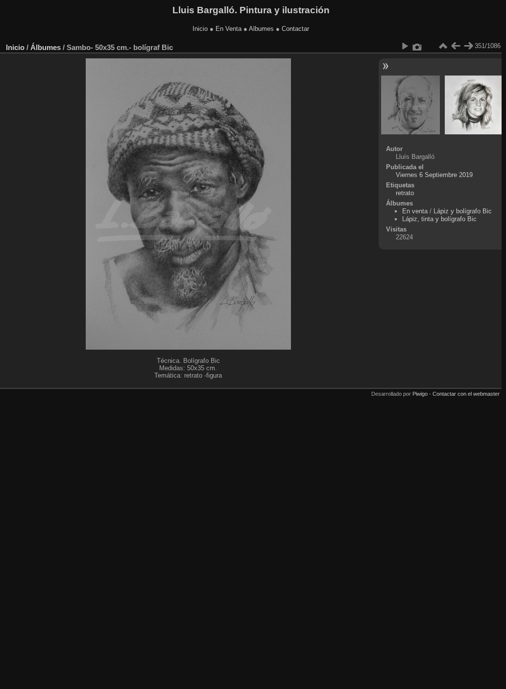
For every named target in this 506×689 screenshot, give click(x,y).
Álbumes (45, 47)
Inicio (200, 28)
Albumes (261, 28)
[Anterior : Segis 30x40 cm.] (455, 46)
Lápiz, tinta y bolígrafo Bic (439, 219)
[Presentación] (404, 46)
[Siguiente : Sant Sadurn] (468, 46)
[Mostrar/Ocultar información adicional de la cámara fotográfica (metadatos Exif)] (417, 46)
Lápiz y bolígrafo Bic (463, 211)
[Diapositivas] (442, 46)
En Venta (228, 28)
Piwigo (420, 394)
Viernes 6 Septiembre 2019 (434, 175)
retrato (405, 193)
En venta (415, 211)
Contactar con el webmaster (466, 394)
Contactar (295, 28)
